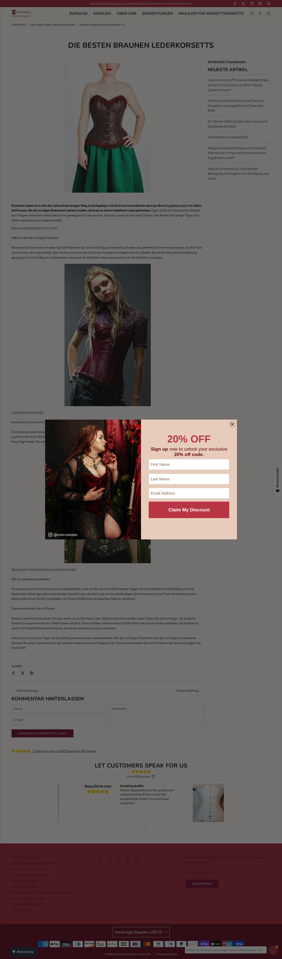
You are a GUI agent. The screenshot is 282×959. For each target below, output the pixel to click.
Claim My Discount (189, 509)
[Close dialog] (232, 424)
